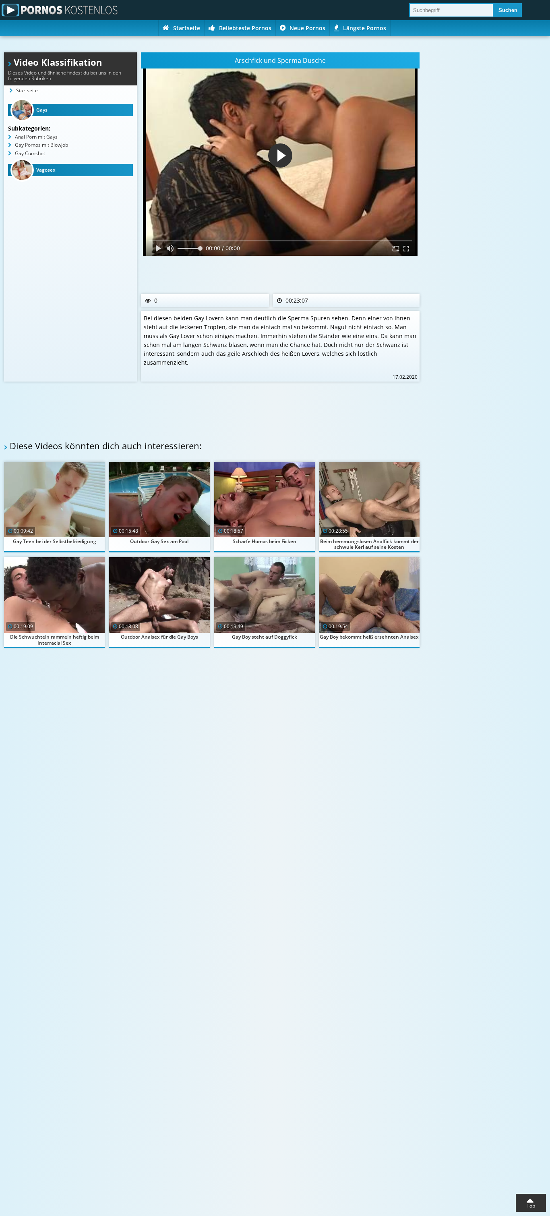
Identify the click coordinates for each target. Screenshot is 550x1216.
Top (531, 1205)
